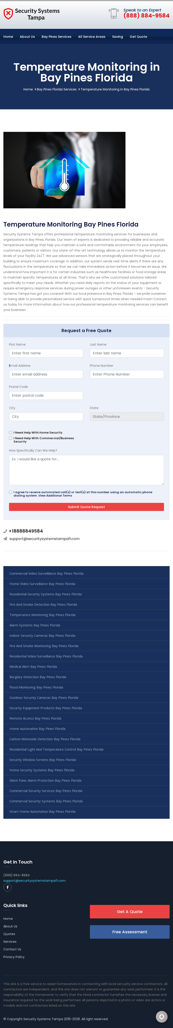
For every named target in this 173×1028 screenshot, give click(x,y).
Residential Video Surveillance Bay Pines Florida (46, 656)
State (94, 408)
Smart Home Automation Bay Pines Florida (42, 811)
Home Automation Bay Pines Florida (37, 728)
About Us (27, 36)
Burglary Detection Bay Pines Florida (37, 677)
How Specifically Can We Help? (33, 450)
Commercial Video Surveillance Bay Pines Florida (46, 573)
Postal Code (18, 387)
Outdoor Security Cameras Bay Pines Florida (43, 697)
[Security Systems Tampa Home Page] (31, 14)
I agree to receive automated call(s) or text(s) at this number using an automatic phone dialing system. (83, 493)
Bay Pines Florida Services (57, 89)
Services (9, 941)
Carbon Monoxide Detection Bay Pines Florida (44, 739)
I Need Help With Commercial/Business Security (44, 439)
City (12, 408)
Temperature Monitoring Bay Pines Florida (42, 614)
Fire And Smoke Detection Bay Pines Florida (43, 604)
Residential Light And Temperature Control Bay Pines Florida (56, 749)
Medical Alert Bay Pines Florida (33, 666)
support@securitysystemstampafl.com (44, 538)
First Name (17, 344)
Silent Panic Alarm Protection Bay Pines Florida (45, 780)
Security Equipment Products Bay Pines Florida (45, 708)
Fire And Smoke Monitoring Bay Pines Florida (43, 645)
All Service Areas (91, 36)
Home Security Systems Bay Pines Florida (41, 770)
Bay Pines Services (56, 36)
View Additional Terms (55, 495)
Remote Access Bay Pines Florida (35, 718)
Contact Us (12, 949)
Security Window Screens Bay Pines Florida (42, 759)
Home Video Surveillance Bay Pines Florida (42, 583)
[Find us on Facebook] (7, 887)
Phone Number (101, 365)
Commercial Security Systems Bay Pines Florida (46, 801)
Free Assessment (129, 932)
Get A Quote (130, 911)
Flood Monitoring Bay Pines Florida (36, 687)
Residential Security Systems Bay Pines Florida (45, 594)
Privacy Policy (14, 957)
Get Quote (138, 36)
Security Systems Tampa (43, 1019)
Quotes (9, 934)
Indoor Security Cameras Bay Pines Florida (42, 635)
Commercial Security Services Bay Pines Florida (45, 790)
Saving (117, 36)
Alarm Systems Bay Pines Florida (34, 625)
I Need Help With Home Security (38, 432)
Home (8, 36)
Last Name (98, 344)
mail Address (20, 365)
